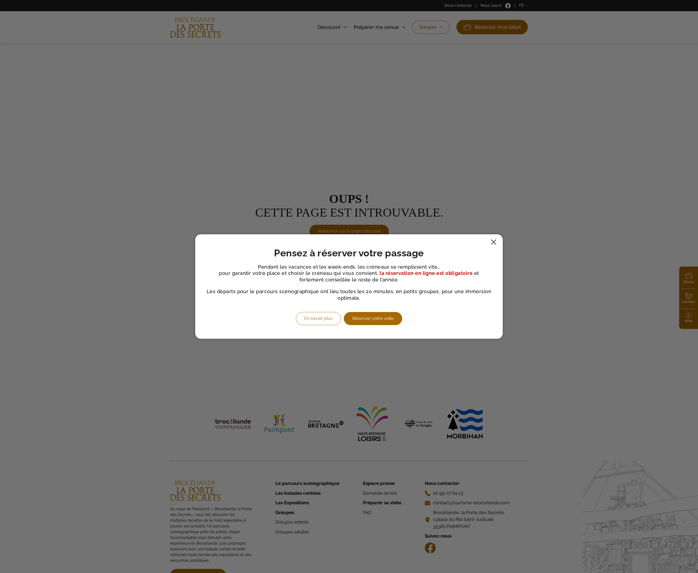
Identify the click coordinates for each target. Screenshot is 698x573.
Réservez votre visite (373, 318)
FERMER (493, 242)
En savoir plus (318, 318)
